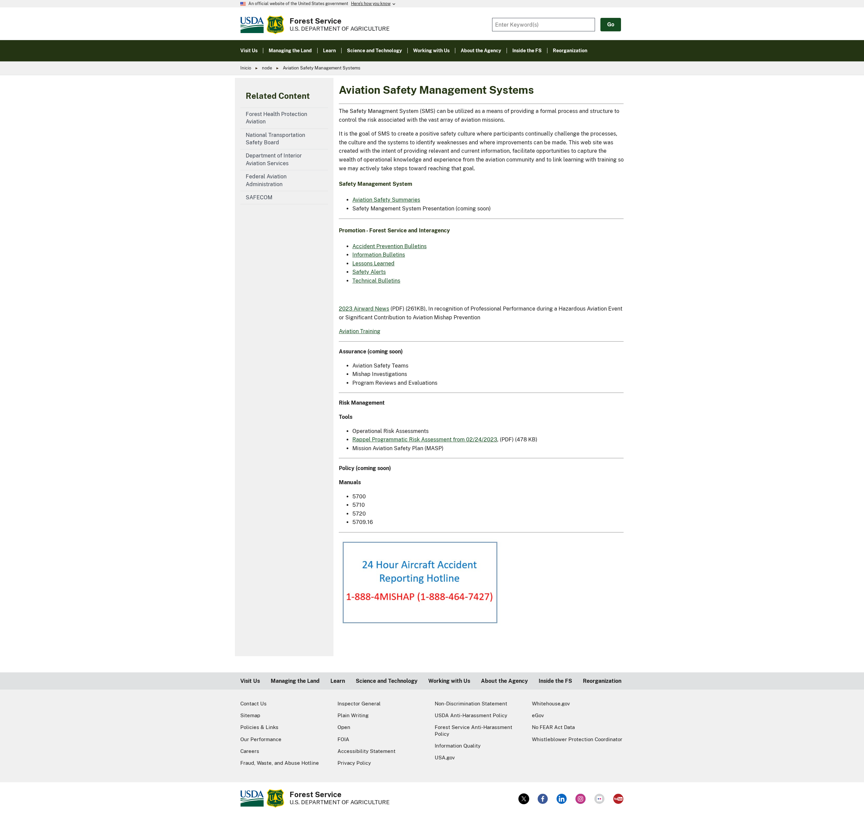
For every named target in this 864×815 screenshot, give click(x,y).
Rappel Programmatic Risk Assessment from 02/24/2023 (424, 439)
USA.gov (445, 757)
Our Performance (260, 739)
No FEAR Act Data (553, 727)
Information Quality (458, 746)
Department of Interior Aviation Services (274, 159)
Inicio (245, 67)
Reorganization (602, 681)
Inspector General (359, 703)
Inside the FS (555, 681)
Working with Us (449, 681)
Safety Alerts (369, 272)
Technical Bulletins (376, 281)
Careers (249, 751)
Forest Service (316, 21)
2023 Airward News (364, 308)
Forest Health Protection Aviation (276, 118)
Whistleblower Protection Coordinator (577, 739)
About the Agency (504, 681)
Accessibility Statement (367, 751)
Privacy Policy (354, 763)
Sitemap (250, 715)
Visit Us (250, 681)
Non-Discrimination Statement (471, 703)
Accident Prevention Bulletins (389, 246)
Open (344, 727)
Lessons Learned (373, 263)
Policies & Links (259, 727)
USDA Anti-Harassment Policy (471, 715)
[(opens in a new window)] (523, 798)
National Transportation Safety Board (275, 139)
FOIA (343, 739)
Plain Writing (353, 715)
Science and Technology (386, 681)
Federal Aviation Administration (266, 180)
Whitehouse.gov (551, 703)
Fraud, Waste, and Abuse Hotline (279, 763)
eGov (538, 715)
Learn (337, 681)
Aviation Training (359, 331)
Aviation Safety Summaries (386, 200)
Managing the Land (295, 681)
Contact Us (253, 703)
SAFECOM (259, 197)
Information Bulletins (378, 255)
